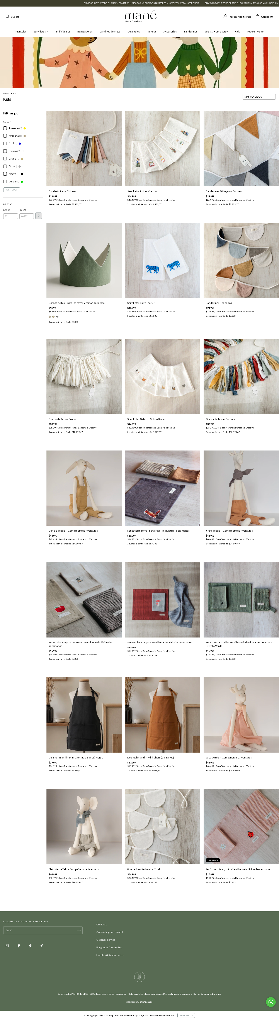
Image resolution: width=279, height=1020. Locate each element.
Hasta (22, 210)
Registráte (245, 16)
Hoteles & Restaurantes (110, 955)
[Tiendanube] (139, 1002)
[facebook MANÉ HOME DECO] (19, 945)
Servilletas (40, 31)
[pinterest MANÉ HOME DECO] (42, 945)
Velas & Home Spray (216, 31)
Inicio (6, 93)
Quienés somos (105, 939)
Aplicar (38, 215)
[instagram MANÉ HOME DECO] (7, 945)
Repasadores (85, 31)
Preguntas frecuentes (109, 947)
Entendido (186, 1015)
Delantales (134, 31)
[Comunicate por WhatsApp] (271, 1002)
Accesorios (170, 31)
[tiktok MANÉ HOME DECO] (30, 945)
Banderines (190, 31)
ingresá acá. (183, 994)
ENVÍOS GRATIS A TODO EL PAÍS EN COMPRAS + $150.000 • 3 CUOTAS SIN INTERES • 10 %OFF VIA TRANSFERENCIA (78, 3)
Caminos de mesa (110, 31)
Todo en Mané (255, 31)
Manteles (21, 31)
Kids (237, 31)
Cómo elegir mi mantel (109, 932)
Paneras (152, 31)
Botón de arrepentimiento (207, 994)
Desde (6, 210)
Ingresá (233, 16)
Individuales (63, 31)
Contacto (101, 924)
